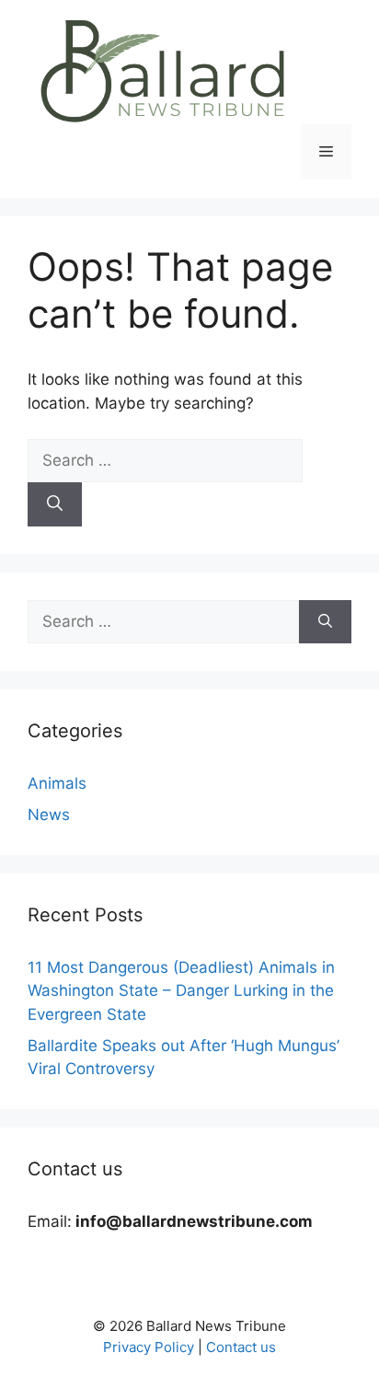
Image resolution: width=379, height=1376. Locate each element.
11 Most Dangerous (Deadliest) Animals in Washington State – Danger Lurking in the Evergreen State (181, 990)
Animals (57, 783)
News (49, 814)
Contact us (241, 1347)
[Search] (55, 504)
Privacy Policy (148, 1347)
